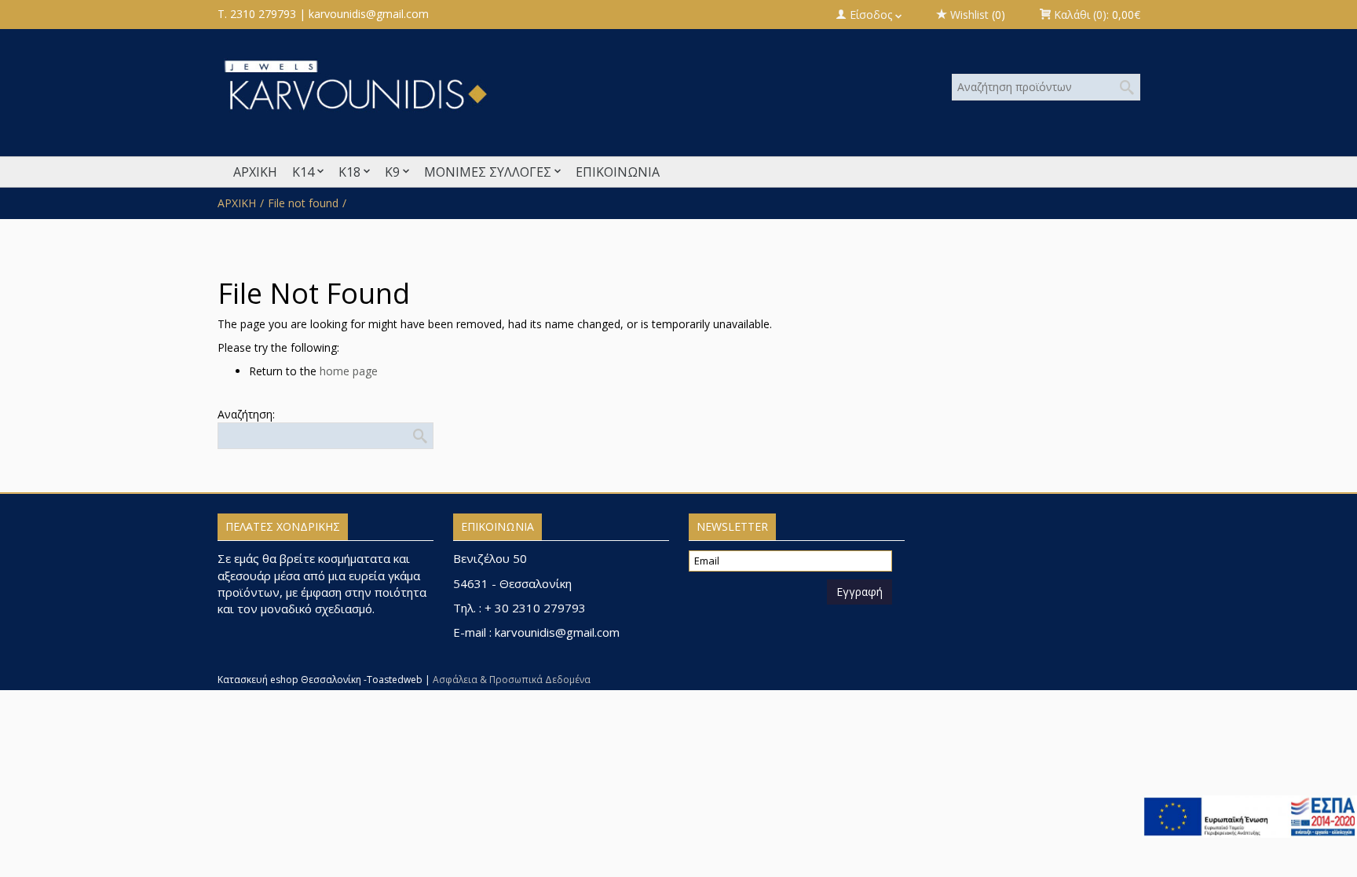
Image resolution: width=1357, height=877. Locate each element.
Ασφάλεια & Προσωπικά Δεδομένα (512, 679)
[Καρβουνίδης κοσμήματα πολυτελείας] (522, 85)
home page (349, 371)
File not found (303, 202)
